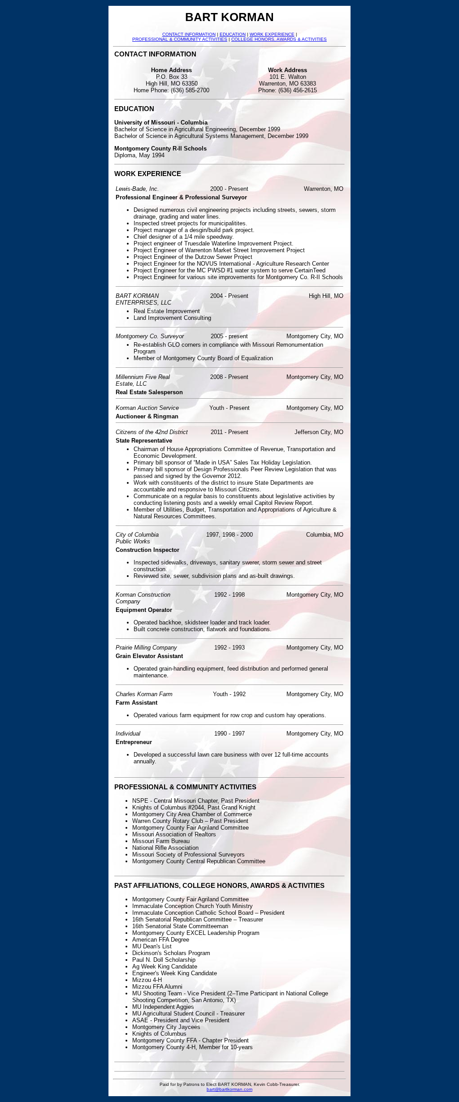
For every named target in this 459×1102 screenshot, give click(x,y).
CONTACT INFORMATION (189, 34)
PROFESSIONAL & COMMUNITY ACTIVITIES (179, 39)
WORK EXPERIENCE (272, 34)
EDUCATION (233, 34)
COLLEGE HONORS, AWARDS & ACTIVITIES (279, 39)
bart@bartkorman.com (229, 1089)
